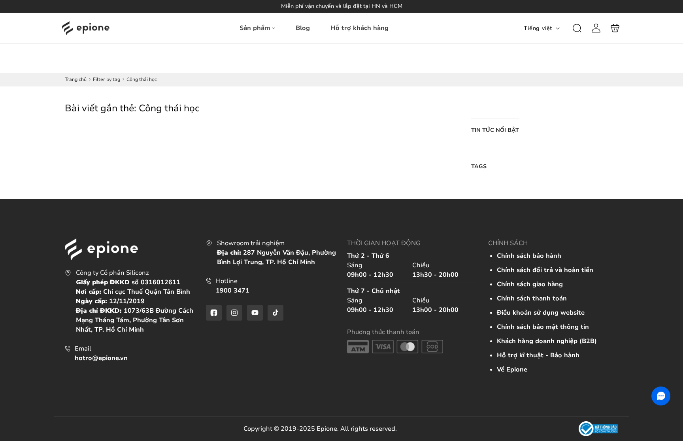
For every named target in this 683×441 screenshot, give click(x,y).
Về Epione (512, 369)
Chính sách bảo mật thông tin (543, 327)
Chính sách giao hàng (530, 284)
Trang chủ (76, 79)
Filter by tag (106, 79)
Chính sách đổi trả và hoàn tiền (545, 270)
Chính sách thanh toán (532, 298)
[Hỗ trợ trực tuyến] (660, 396)
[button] (577, 28)
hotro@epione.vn (101, 358)
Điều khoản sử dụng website (541, 312)
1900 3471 (232, 290)
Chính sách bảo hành (529, 255)
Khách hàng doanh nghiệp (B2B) (547, 341)
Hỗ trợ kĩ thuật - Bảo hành (538, 355)
